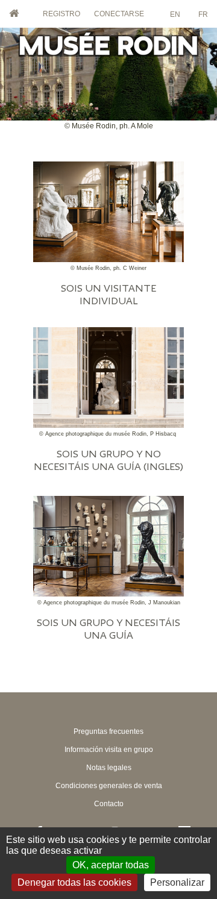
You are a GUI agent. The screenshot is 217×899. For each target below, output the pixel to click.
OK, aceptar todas (110, 865)
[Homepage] (108, 59)
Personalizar (177, 882)
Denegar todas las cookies (74, 882)
